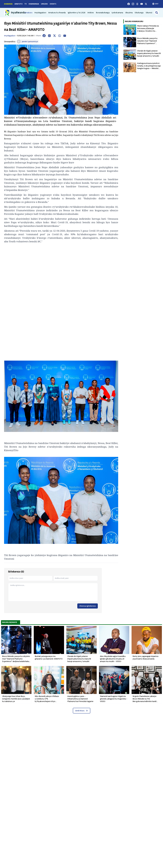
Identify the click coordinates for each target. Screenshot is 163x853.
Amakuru (28, 12)
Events (53, 4)
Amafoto (18, 4)
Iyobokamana (117, 12)
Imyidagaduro (40, 12)
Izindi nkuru (79, 710)
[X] (146, 4)
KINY (156, 4)
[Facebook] (128, 4)
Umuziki (44, 4)
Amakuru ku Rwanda (57, 12)
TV (25, 4)
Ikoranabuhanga (103, 12)
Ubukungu (139, 12)
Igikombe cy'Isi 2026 (76, 12)
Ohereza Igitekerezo (87, 606)
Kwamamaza (34, 4)
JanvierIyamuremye (30, 41)
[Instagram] (133, 4)
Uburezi (149, 12)
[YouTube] (141, 4)
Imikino (90, 12)
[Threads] (137, 4)
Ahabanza (8, 4)
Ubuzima (129, 12)
